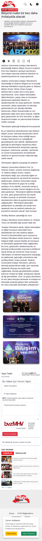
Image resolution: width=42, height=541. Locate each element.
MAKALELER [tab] (21, 453)
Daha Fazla (11, 534)
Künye (11, 513)
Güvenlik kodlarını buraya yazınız (31, 425)
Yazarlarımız (16, 517)
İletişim (27, 517)
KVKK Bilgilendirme (25, 513)
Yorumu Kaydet (10, 434)
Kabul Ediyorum (29, 534)
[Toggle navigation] (37, 4)
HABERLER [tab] (7, 453)
